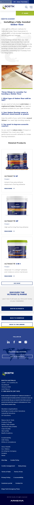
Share (25, 13)
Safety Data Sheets (8, 424)
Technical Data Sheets (9, 426)
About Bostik (5, 447)
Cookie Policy (14, 460)
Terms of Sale (6, 471)
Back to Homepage (17, 318)
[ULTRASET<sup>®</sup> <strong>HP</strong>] (17, 214)
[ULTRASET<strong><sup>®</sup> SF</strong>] (17, 170)
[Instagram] (25, 342)
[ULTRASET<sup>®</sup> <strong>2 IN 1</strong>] (17, 258)
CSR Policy (5, 440)
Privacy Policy (5, 477)
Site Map (4, 460)
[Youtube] (19, 342)
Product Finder (6, 422)
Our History (5, 449)
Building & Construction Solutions (13, 411)
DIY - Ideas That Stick (20, 2)
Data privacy (22, 466)
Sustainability (6, 438)
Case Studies (6, 429)
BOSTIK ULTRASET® (17, 308)
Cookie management (8, 466)
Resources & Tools (7, 420)
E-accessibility (18, 477)
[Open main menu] (31, 7)
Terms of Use (18, 471)
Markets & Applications (9, 409)
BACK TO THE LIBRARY (17, 324)
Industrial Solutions (8, 413)
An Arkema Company (8, 451)
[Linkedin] (8, 342)
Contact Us (19, 483)
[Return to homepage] (9, 7)
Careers (4, 453)
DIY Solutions (6, 415)
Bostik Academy (7, 433)
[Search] (26, 7)
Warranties (5, 431)
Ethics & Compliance (8, 442)
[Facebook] (14, 342)
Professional (6, 2)
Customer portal (6, 483)
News (3, 455)
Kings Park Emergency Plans (10, 489)
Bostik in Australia (17, 356)
